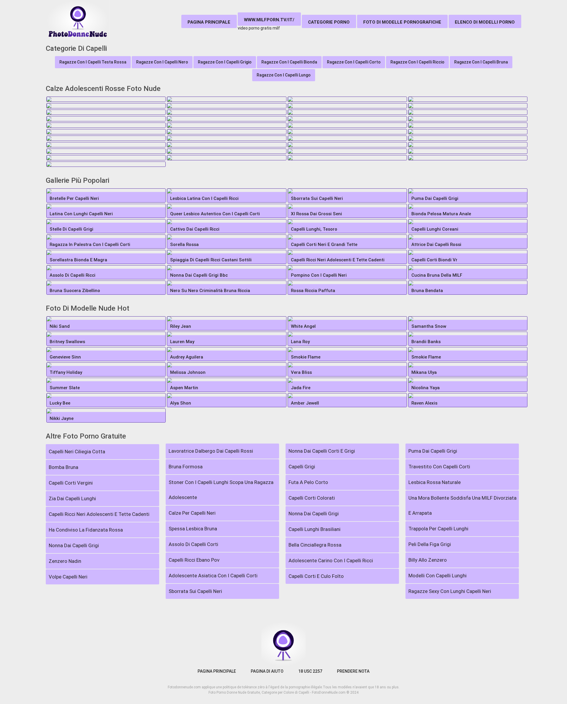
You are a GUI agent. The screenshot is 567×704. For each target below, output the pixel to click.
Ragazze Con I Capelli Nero (162, 62)
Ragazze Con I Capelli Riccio (417, 62)
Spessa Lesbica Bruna (193, 529)
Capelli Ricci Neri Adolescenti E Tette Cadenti (99, 514)
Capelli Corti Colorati (312, 498)
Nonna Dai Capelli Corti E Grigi (322, 451)
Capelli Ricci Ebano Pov (194, 560)
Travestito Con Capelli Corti (439, 467)
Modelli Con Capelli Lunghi (437, 575)
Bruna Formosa (186, 467)
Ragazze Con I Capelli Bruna (481, 62)
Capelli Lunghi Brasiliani (314, 529)
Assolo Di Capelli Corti (193, 544)
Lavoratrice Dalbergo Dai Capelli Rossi (211, 451)
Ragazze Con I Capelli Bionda (289, 62)
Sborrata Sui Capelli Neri (195, 591)
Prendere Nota (353, 671)
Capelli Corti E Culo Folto (316, 576)
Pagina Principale (209, 22)
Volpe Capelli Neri (68, 577)
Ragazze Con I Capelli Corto (354, 62)
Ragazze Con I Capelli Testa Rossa (92, 62)
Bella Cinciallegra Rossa (315, 545)
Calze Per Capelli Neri (192, 513)
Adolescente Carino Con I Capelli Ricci (331, 560)
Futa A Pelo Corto (308, 482)
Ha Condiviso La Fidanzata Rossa (86, 530)
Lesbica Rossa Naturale (434, 482)
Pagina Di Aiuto (267, 671)
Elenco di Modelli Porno (485, 22)
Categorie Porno (329, 22)
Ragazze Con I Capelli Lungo (284, 75)
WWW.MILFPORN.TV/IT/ (269, 19)
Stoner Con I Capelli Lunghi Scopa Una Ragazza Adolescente (221, 489)
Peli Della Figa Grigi (429, 544)
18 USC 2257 (310, 671)
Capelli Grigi (302, 467)
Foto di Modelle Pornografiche (402, 22)
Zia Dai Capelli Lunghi (72, 498)
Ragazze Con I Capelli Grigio (225, 62)
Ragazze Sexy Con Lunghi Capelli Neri (449, 591)
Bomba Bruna (63, 467)
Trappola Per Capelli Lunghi (438, 529)
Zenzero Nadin (65, 561)
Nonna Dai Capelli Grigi (74, 545)
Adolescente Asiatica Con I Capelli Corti (213, 575)
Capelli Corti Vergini (71, 483)
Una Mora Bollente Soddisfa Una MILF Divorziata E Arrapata (462, 505)
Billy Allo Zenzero (427, 560)
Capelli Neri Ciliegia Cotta (77, 451)
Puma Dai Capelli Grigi (432, 451)
